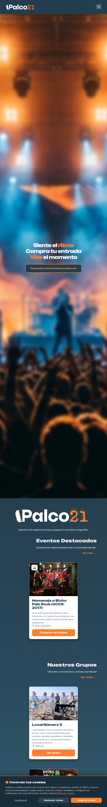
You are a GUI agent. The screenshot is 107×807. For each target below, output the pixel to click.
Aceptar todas (86, 800)
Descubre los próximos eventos (53, 268)
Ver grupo (54, 752)
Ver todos (89, 677)
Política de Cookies (65, 793)
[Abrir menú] (99, 7)
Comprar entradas (53, 632)
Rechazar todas (53, 800)
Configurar (20, 800)
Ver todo (89, 553)
